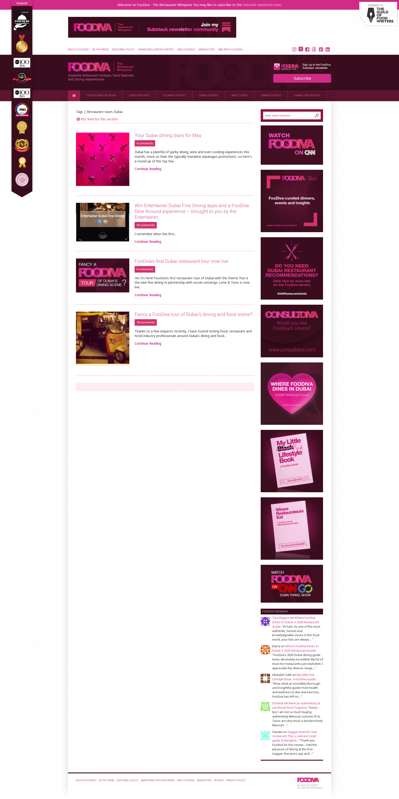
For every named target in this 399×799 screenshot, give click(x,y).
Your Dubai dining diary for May (168, 135)
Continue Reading (148, 169)
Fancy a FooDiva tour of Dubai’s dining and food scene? (193, 314)
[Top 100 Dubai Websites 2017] (22, 52)
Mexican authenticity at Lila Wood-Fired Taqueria (296, 705)
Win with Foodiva (230, 49)
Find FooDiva (186, 49)
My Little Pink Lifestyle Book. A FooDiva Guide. (294, 677)
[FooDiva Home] (74, 95)
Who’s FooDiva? (78, 49)
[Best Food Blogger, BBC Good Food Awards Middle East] (22, 82)
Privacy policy (235, 780)
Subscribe (302, 78)
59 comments (145, 225)
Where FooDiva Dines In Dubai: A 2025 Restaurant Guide (295, 648)
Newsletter (207, 49)
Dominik (278, 703)
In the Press (101, 49)
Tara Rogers (280, 618)
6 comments (144, 269)
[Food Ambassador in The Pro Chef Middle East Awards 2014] (22, 115)
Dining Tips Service (307, 95)
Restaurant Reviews (101, 95)
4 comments (144, 143)
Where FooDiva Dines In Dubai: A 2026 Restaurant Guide (295, 622)
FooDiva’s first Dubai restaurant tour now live (181, 261)
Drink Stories (208, 95)
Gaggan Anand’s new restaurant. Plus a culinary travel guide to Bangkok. (294, 736)
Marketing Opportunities (155, 49)
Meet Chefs (240, 95)
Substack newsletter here (262, 5)
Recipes (219, 780)
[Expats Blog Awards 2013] (22, 133)
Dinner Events (271, 95)
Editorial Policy (123, 49)
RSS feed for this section (99, 119)
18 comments (145, 322)
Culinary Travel (174, 95)
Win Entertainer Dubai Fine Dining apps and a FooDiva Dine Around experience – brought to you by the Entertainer (192, 211)
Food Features (139, 95)
